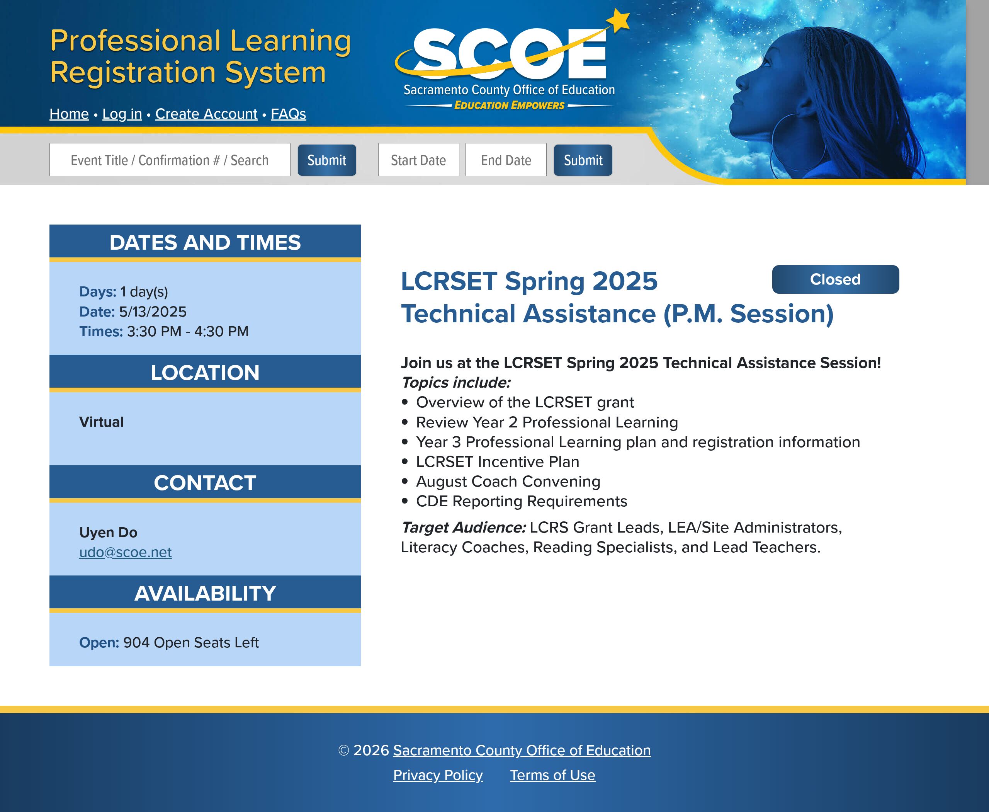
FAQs (288, 113)
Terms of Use (553, 775)
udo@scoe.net (125, 552)
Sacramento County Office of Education (522, 750)
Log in (122, 113)
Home (69, 113)
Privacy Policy (438, 775)
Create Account (206, 113)
